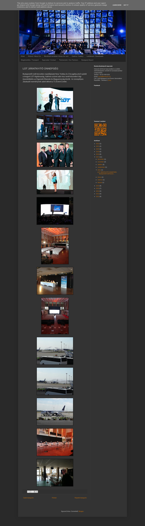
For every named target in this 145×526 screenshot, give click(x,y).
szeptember (101, 167)
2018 (98, 154)
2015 (98, 188)
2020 (98, 149)
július (99, 170)
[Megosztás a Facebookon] (35, 492)
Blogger (81, 511)
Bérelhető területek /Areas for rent (56, 56)
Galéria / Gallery (77, 56)
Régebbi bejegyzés (81, 498)
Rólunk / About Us (34, 56)
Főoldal (54, 498)
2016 (98, 186)
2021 (98, 146)
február (100, 182)
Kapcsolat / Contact (49, 60)
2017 (98, 157)
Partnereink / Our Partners (68, 60)
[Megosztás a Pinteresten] (37, 492)
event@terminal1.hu (104, 76)
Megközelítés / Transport (30, 60)
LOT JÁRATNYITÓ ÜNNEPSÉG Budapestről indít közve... (107, 173)
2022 (98, 143)
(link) (109, 80)
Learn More (117, 5)
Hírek (23, 56)
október (100, 164)
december (101, 159)
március (100, 180)
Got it (126, 5)
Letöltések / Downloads (95, 56)
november (101, 162)
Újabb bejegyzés (28, 498)
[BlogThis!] (30, 492)
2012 (98, 196)
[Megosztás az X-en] (32, 492)
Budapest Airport (87, 60)
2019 (98, 151)
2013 (98, 194)
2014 (98, 191)
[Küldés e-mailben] (28, 492)
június (100, 177)
